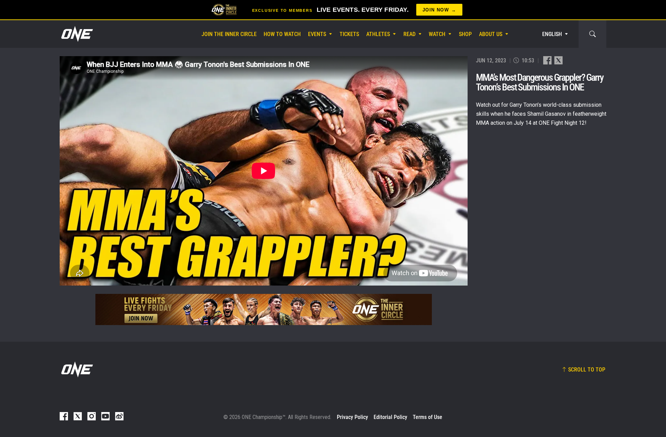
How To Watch (282, 34)
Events (317, 34)
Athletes (378, 34)
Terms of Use (427, 417)
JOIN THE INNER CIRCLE (229, 34)
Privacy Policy (352, 417)
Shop (465, 34)
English (552, 34)
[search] (592, 34)
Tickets (349, 34)
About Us (490, 34)
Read (409, 34)
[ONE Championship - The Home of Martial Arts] (76, 34)
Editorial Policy (390, 417)
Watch (437, 34)
